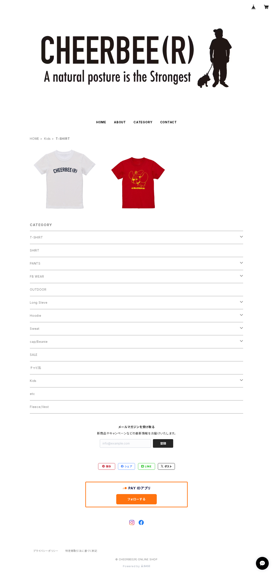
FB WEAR (37, 276)
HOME (101, 122)
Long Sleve (39, 302)
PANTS (35, 263)
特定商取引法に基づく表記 (81, 550)
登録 (163, 443)
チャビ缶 (35, 367)
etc (32, 394)
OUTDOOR (38, 289)
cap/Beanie (39, 341)
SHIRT (34, 250)
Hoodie (35, 315)
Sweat (34, 328)
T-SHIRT (36, 237)
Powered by (132, 566)
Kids (47, 138)
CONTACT (168, 122)
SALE (34, 354)
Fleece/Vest (39, 407)
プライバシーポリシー (45, 550)
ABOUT (120, 122)
